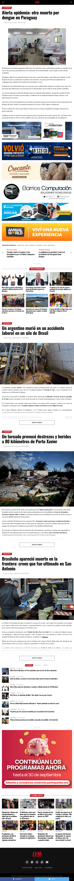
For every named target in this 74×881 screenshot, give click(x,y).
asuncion (21, 245)
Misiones (45, 637)
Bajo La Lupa (38, 868)
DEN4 (27, 245)
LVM (45, 245)
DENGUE (32, 245)
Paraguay (51, 245)
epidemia (39, 245)
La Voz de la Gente (27, 868)
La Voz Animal (48, 868)
